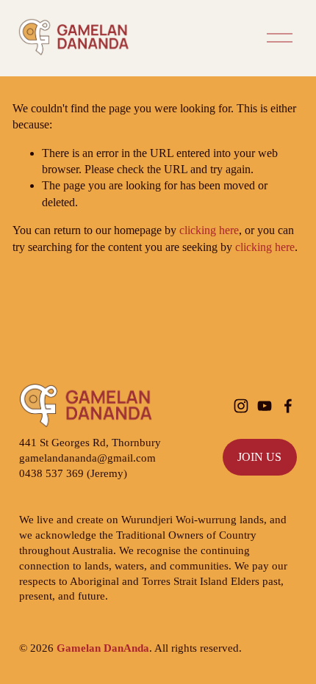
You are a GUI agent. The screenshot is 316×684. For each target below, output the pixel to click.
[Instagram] (241, 406)
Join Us (259, 457)
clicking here (209, 230)
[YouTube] (264, 406)
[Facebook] (288, 406)
